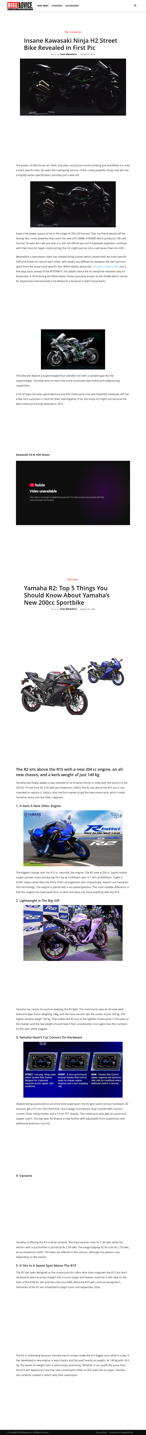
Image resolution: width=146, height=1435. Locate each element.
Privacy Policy (101, 1432)
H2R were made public (105, 266)
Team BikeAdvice (68, 54)
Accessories (72, 5)
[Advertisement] (73, 21)
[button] (135, 5)
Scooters (57, 5)
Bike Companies (73, 32)
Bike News (43, 5)
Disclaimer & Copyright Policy (121, 1432)
